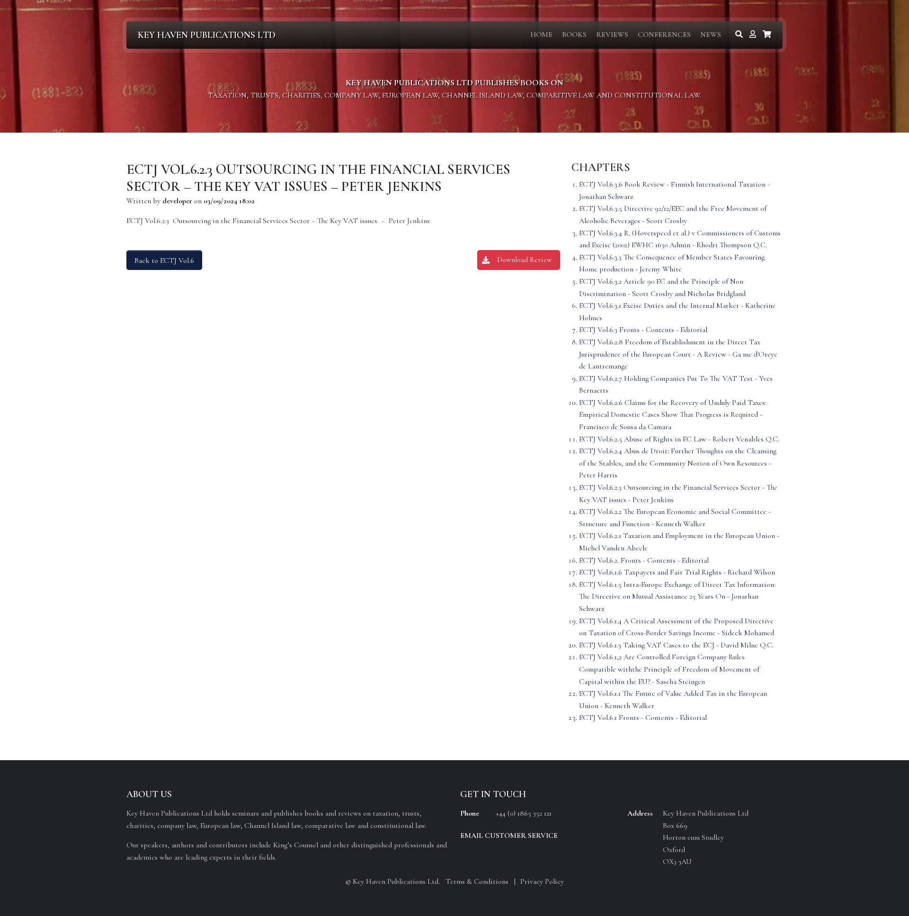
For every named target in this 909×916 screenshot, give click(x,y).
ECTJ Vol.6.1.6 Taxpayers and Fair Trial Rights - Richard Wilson (677, 572)
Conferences (664, 34)
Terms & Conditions (477, 881)
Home (541, 34)
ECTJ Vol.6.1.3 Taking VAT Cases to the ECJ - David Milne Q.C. (676, 645)
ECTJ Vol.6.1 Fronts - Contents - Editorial (643, 717)
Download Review (524, 259)
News (710, 34)
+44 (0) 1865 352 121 (524, 813)
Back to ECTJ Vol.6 (164, 260)
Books (574, 34)
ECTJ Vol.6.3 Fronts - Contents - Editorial (643, 329)
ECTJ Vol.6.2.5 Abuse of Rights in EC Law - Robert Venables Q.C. (679, 439)
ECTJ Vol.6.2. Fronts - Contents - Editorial (644, 560)
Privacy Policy (542, 881)
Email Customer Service (509, 835)
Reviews (612, 34)
